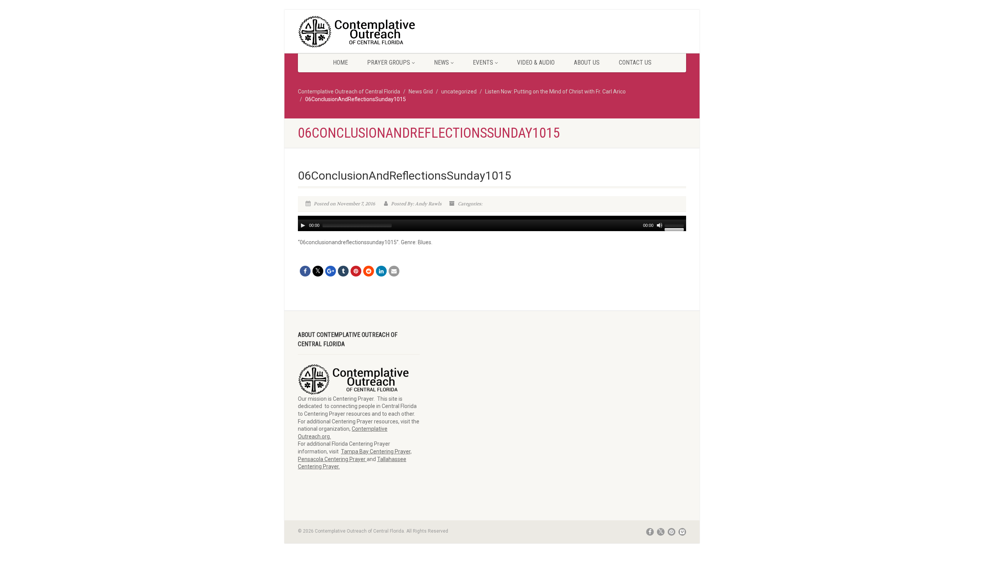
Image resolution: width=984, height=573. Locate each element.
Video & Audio (536, 62)
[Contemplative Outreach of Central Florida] (359, 31)
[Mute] (660, 225)
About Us (587, 62)
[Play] (303, 225)
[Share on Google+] (330, 271)
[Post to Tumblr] (343, 271)
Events (483, 62)
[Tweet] (317, 271)
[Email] (394, 271)
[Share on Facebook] (305, 271)
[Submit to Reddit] (368, 271)
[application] (492, 223)
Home (340, 62)
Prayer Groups (388, 62)
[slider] (675, 225)
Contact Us (635, 62)
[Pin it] (356, 271)
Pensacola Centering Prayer (332, 459)
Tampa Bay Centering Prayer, (376, 451)
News (441, 62)
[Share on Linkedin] (381, 271)
